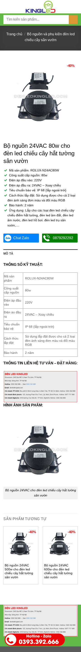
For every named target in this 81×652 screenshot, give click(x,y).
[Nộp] (73, 19)
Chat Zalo (21, 238)
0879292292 (63, 238)
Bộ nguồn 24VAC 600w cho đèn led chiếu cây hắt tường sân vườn (58, 571)
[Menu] (6, 6)
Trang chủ (14, 34)
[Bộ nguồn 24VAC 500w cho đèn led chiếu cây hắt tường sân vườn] (21, 543)
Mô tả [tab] (8, 253)
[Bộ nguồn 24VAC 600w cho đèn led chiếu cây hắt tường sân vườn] (60, 543)
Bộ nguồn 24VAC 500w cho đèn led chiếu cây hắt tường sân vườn (19, 571)
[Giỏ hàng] (75, 7)
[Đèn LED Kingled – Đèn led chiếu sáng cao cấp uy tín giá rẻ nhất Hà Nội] (40, 6)
